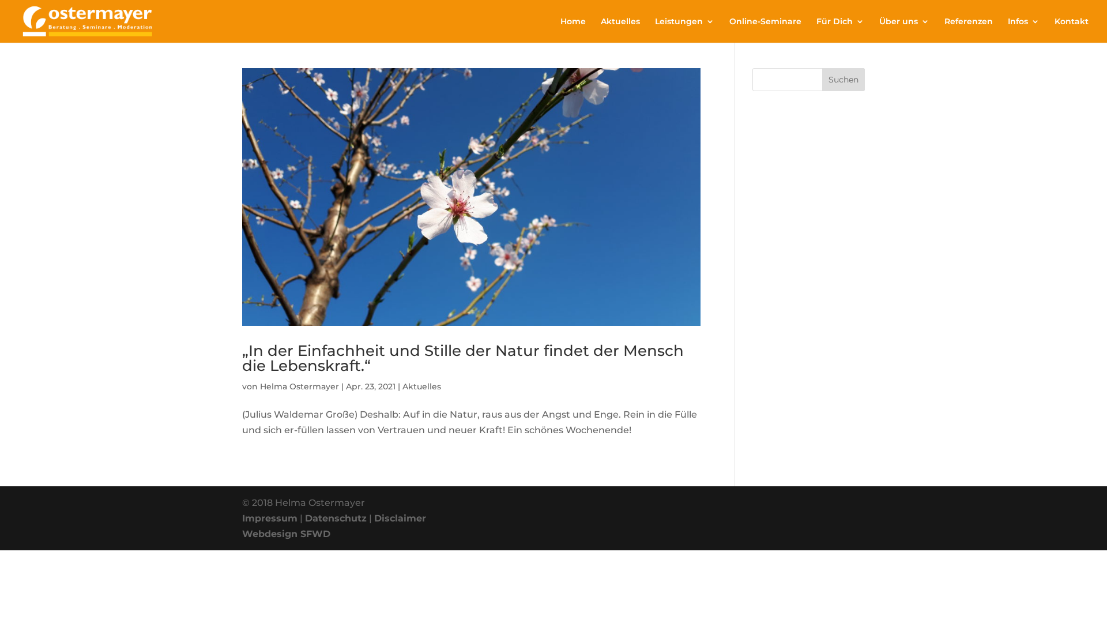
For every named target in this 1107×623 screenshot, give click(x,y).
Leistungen (679, 22)
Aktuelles (620, 22)
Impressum (270, 518)
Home (573, 22)
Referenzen (968, 22)
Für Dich (834, 22)
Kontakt (1072, 22)
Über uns (898, 22)
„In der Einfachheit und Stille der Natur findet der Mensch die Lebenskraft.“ (463, 358)
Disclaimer (400, 518)
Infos (1018, 22)
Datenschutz (336, 518)
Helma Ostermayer (299, 386)
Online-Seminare (765, 22)
